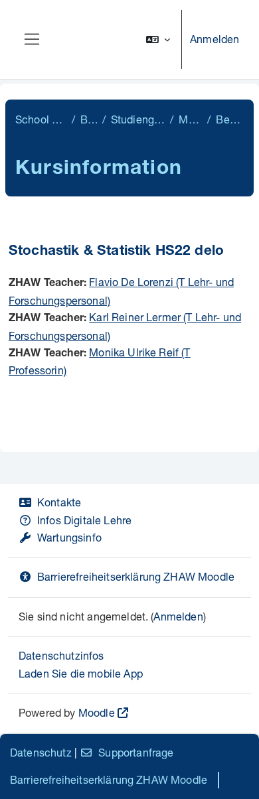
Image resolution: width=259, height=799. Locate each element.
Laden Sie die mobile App (81, 673)
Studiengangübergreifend (138, 119)
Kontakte (59, 502)
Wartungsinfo (69, 537)
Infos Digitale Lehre (84, 520)
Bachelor (88, 119)
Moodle (96, 712)
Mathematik (190, 119)
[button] (158, 39)
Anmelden (214, 39)
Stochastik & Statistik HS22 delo (116, 252)
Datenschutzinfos (61, 655)
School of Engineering (40, 119)
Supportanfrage (135, 752)
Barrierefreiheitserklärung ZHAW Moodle (135, 576)
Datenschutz (41, 752)
